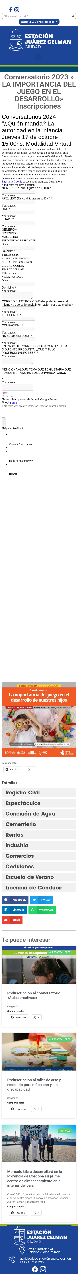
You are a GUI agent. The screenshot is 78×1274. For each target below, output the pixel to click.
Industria (16, 845)
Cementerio (20, 824)
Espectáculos (22, 803)
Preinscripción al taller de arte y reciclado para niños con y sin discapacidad (34, 1084)
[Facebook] (35, 1269)
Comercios (19, 855)
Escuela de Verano (29, 877)
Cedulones (19, 866)
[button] (38, 57)
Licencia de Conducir (33, 887)
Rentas (14, 834)
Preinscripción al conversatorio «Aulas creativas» (33, 995)
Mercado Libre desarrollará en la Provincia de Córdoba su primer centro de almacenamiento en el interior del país (34, 1178)
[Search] (73, 16)
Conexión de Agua (30, 813)
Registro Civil (22, 792)
